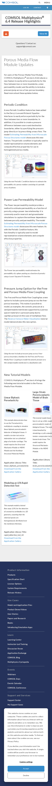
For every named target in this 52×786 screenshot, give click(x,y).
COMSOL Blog (14, 657)
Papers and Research (17, 618)
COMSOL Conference (17, 687)
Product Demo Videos (17, 609)
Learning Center (15, 639)
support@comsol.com (26, 46)
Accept (26, 768)
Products (11, 575)
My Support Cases (15, 704)
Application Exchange (17, 653)
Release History (14, 592)
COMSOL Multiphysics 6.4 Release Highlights (24, 19)
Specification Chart (16, 579)
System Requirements (17, 588)
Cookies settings (26, 762)
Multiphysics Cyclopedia (18, 662)
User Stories (13, 614)
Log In (26, 8)
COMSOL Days (14, 679)
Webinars (12, 674)
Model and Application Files (20, 605)
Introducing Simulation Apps (20, 627)
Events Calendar (15, 683)
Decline (26, 775)
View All (43, 33)
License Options (15, 583)
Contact (37, 8)
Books (10, 623)
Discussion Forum (15, 648)
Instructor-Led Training (18, 644)
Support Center (14, 700)
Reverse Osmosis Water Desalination (24, 318)
